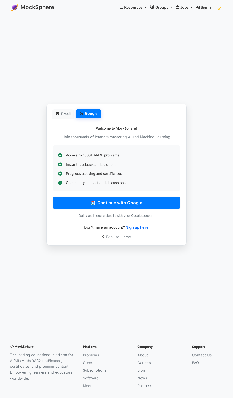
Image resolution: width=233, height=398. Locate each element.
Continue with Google (119, 203)
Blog (141, 370)
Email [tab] (66, 114)
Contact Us (202, 355)
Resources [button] (134, 7)
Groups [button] (162, 7)
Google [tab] (91, 113)
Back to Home (118, 237)
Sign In (207, 7)
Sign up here (137, 227)
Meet (87, 385)
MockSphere (36, 7)
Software (91, 378)
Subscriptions (94, 370)
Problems (91, 355)
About (142, 355)
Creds (88, 362)
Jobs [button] (185, 7)
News (142, 378)
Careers (144, 362)
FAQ (195, 362)
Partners (144, 385)
